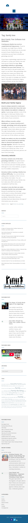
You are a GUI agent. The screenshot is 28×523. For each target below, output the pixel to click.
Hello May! (3, 427)
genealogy (21, 204)
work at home (19, 407)
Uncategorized (4, 508)
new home (9, 404)
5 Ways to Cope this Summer (8, 440)
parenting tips (14, 404)
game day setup (8, 397)
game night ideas (15, 397)
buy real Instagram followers (10, 388)
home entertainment (6, 401)
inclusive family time (17, 402)
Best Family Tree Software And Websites (13, 40)
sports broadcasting (16, 406)
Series (19, 404)
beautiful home (16, 384)
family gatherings (13, 392)
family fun (7, 392)
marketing (5, 404)
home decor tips (22, 399)
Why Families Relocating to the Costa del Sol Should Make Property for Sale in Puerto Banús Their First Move (13, 245)
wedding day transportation (12, 407)
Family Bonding (17, 390)
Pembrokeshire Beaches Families (8, 438)
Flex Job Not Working (6, 434)
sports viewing (4, 407)
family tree (15, 204)
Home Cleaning (8, 399)
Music (2, 504)
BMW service (15, 385)
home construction (15, 399)
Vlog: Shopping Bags (6, 431)
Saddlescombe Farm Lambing (8, 436)
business (3, 388)
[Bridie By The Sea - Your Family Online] (14, 5)
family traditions (16, 394)
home (20, 396)
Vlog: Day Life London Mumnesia (8, 433)
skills (21, 404)
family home (19, 392)
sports (11, 406)
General (3, 500)
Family (7, 204)
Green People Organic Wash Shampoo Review (11, 442)
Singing (3, 506)
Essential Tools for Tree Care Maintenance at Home (13, 261)
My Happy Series (5, 424)
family (21, 176)
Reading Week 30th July (6, 426)
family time (10, 394)
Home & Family (4, 502)
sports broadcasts (23, 406)
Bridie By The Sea (17, 517)
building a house (21, 385)
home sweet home (9, 402)
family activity (7, 391)
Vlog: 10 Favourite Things (7, 429)
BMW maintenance (9, 385)
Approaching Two (5, 443)
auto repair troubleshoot (5, 384)
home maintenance (17, 401)
